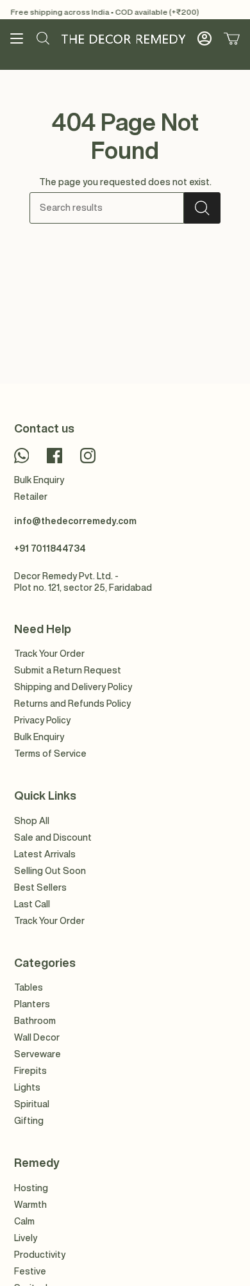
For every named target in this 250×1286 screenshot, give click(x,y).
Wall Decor (37, 1037)
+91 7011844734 (50, 548)
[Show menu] (16, 38)
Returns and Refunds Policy (72, 703)
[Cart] (232, 38)
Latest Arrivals (45, 854)
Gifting (29, 1120)
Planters (32, 1004)
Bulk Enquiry (39, 479)
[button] (43, 38)
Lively (25, 1237)
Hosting (31, 1187)
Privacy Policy (42, 720)
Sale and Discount (53, 837)
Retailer (30, 496)
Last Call (32, 904)
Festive (30, 1271)
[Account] (204, 38)
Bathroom (35, 1020)
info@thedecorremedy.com (75, 520)
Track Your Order (49, 653)
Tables (28, 987)
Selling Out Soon (50, 870)
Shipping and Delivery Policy (73, 686)
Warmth (30, 1204)
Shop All (31, 820)
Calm (24, 1221)
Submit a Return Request (67, 670)
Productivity (39, 1254)
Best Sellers (40, 887)
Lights (27, 1087)
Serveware (37, 1054)
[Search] (202, 208)
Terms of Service (50, 753)
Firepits (30, 1070)
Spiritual (31, 1104)
